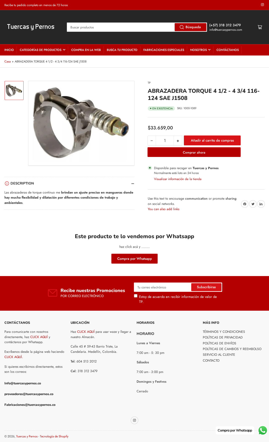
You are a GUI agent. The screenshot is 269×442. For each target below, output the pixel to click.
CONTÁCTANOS (227, 50)
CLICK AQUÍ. (13, 356)
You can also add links (163, 209)
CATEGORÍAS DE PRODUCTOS (40, 50)
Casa (7, 61)
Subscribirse (206, 286)
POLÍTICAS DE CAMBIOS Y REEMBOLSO (232, 348)
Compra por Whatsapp (134, 258)
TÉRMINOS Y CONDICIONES (224, 331)
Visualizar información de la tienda (177, 179)
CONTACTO (211, 360)
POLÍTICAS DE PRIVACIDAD (223, 337)
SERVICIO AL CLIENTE (219, 354)
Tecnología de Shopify (54, 436)
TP (149, 83)
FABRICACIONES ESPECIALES (163, 50)
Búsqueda (193, 26)
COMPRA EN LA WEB (86, 50)
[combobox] (137, 27)
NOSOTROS (198, 50)
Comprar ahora (194, 152)
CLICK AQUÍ (39, 336)
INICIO (9, 50)
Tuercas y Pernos (27, 436)
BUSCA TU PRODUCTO (122, 50)
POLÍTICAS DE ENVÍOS (219, 343)
